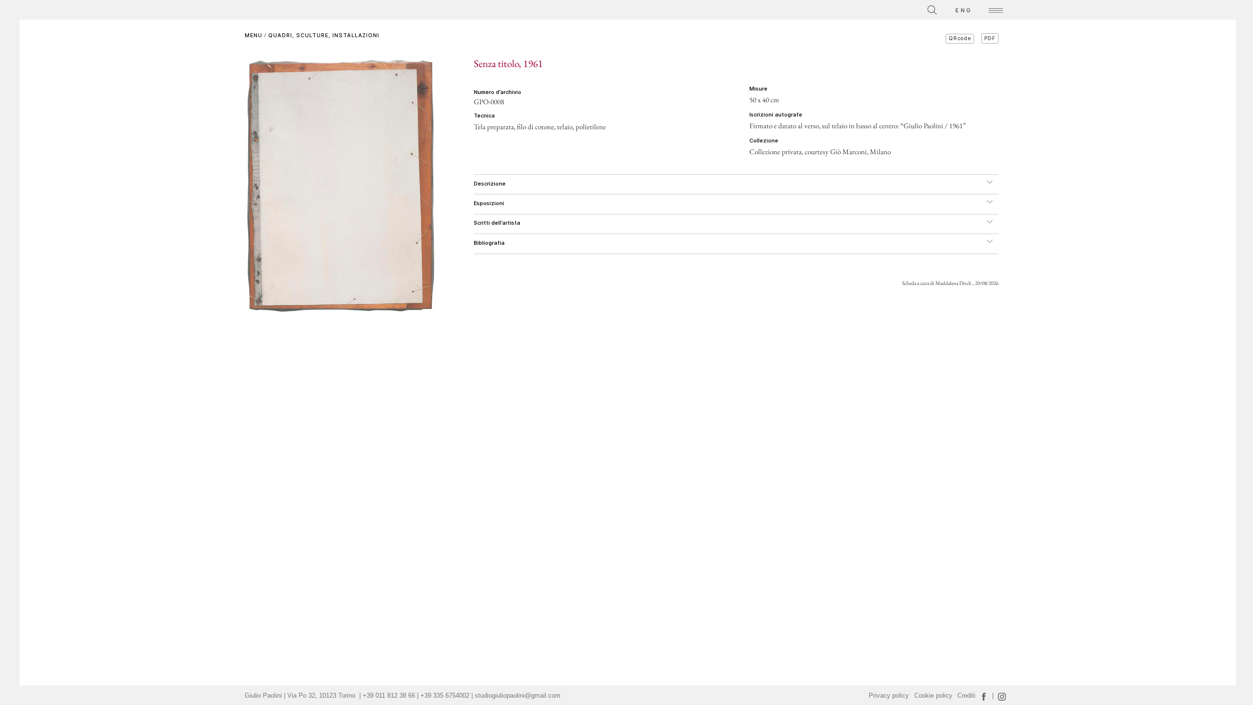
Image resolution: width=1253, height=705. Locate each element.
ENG (963, 10)
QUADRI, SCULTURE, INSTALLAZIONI (323, 35)
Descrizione (490, 184)
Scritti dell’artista (497, 223)
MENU (253, 35)
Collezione (763, 141)
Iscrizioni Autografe (775, 115)
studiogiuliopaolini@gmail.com (517, 695)
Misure (758, 89)
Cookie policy (933, 695)
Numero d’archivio (497, 92)
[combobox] (888, 8)
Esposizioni (489, 203)
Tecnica (484, 116)
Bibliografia (489, 243)
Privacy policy (889, 695)
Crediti (966, 695)
